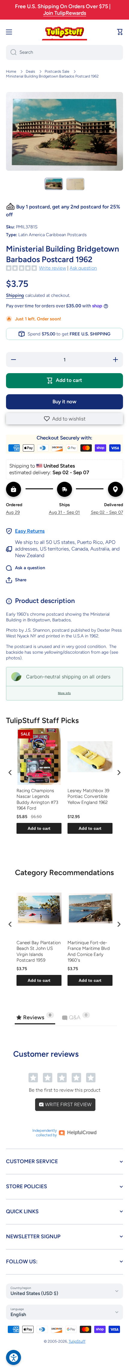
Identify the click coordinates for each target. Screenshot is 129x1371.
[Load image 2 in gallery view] (75, 184)
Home (11, 71)
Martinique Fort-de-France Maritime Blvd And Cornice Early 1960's (89, 951)
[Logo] (64, 32)
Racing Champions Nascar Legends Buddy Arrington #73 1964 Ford (37, 799)
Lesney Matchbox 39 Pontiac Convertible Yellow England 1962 (88, 796)
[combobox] (64, 52)
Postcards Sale (57, 71)
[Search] (11, 52)
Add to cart (39, 828)
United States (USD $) (34, 1293)
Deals (30, 71)
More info (64, 693)
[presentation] (10, 772)
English (18, 1314)
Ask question (83, 268)
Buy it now (64, 401)
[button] (64, 418)
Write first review (68, 1104)
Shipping (15, 295)
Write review (52, 268)
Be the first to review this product (64, 1090)
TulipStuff (77, 1341)
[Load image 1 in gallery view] (53, 184)
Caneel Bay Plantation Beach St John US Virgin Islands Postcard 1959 (38, 951)
